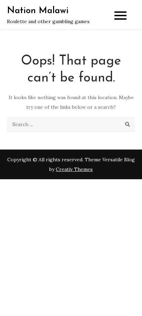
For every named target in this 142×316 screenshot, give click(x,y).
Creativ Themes (74, 169)
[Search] (127, 124)
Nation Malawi (38, 11)
